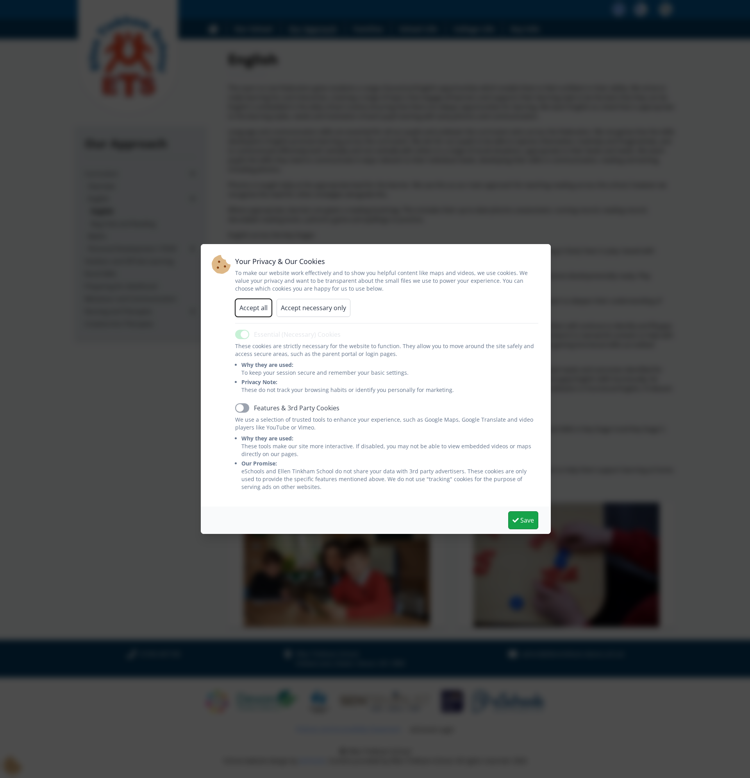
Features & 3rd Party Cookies (296, 408)
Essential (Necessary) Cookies (297, 334)
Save (526, 520)
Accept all (253, 308)
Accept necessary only (313, 308)
